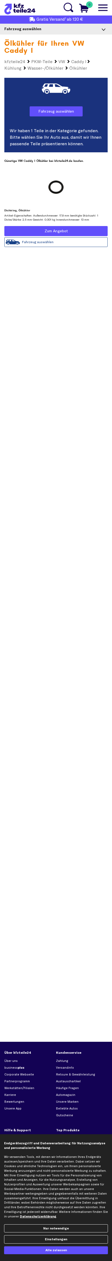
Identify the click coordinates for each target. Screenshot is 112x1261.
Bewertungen (14, 1102)
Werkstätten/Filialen (19, 1088)
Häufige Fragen (67, 1088)
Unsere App (12, 1108)
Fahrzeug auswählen (56, 111)
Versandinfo (65, 1068)
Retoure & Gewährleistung (75, 1074)
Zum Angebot (56, 230)
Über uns (11, 1061)
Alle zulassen (56, 1250)
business (14, 1068)
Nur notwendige (56, 1228)
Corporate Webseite (19, 1074)
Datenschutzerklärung (38, 1216)
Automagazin (65, 1095)
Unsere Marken (67, 1102)
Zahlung (62, 1061)
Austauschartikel (68, 1081)
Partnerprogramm (17, 1081)
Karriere (10, 1095)
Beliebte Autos (67, 1108)
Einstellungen (56, 1239)
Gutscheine (64, 1115)
